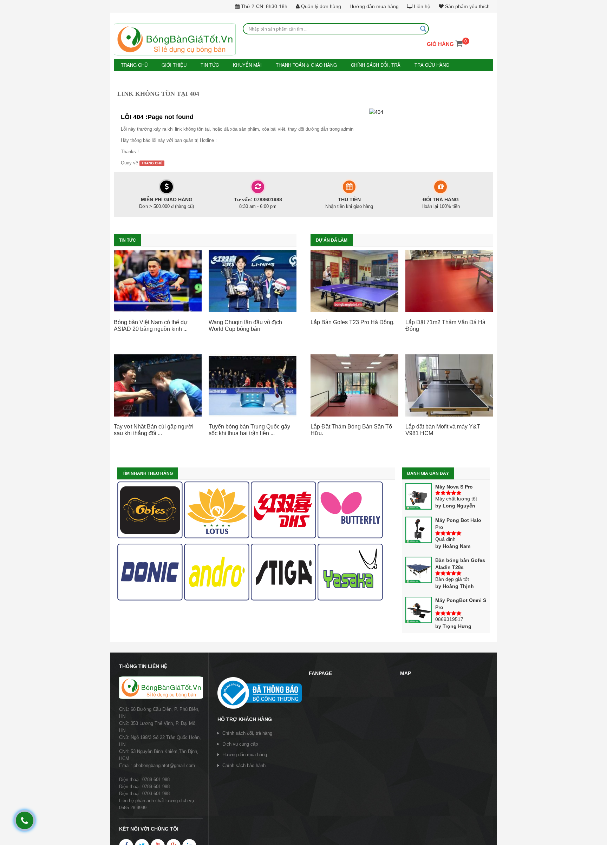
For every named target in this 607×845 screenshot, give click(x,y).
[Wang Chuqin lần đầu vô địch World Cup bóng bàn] (252, 281)
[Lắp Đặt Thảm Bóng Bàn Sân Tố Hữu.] (354, 385)
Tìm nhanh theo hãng (148, 473)
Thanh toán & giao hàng (295, 65)
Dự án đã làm (331, 239)
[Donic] (150, 571)
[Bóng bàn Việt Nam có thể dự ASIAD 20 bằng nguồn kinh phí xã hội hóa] (158, 281)
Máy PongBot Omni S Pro (460, 603)
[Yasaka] (350, 571)
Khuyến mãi (240, 65)
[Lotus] (216, 509)
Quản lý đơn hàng (320, 6)
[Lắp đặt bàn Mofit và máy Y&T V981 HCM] (449, 385)
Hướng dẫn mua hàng (374, 6)
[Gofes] (150, 509)
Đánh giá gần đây (428, 473)
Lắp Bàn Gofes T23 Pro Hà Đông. (352, 322)
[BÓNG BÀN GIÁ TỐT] (175, 39)
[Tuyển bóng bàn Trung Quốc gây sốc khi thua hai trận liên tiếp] (252, 385)
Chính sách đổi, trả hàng (247, 732)
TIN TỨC (204, 65)
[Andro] (216, 571)
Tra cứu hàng (413, 65)
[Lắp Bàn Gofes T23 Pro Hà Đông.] (354, 281)
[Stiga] (283, 571)
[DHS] (283, 509)
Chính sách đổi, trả (360, 65)
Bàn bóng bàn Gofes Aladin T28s (460, 563)
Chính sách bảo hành (244, 764)
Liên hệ (421, 6)
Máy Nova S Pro (454, 486)
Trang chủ (133, 65)
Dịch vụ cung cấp (240, 743)
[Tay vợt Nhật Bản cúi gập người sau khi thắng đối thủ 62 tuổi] (158, 385)
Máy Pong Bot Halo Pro (458, 523)
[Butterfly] (350, 509)
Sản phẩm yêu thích (467, 6)
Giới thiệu (171, 65)
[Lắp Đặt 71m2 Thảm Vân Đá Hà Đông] (449, 281)
